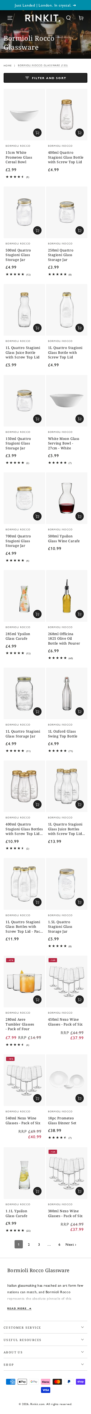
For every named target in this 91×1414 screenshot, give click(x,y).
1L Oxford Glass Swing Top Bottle (63, 733)
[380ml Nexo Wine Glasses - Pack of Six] (67, 1173)
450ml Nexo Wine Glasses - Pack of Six (65, 1021)
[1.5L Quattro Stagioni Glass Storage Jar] (67, 884)
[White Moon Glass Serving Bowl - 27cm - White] (67, 401)
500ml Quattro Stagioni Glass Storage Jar (18, 255)
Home (8, 65)
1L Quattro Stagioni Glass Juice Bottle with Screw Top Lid (23, 352)
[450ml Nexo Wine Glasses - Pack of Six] (67, 981)
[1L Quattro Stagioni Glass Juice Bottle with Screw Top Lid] (24, 310)
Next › (71, 1244)
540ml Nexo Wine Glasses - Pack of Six (23, 1120)
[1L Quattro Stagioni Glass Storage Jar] (24, 693)
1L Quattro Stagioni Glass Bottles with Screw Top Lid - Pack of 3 (24, 927)
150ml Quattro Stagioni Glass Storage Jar (18, 443)
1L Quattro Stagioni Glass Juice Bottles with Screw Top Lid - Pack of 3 (66, 829)
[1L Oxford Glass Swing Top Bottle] (67, 693)
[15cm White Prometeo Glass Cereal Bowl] (24, 114)
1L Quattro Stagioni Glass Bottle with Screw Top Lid (65, 352)
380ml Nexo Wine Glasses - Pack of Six (65, 1213)
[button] (68, 18)
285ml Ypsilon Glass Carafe (18, 636)
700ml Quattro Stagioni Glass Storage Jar (18, 541)
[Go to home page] (42, 18)
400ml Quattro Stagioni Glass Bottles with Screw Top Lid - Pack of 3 (24, 829)
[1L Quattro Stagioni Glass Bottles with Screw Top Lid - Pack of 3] (24, 884)
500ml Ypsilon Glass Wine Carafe (64, 538)
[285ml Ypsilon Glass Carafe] (24, 596)
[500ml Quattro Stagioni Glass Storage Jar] (24, 212)
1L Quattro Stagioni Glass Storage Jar (23, 733)
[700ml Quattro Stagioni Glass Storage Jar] (24, 498)
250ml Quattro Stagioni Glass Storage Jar (61, 255)
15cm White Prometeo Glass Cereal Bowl (19, 157)
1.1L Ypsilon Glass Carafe (16, 1213)
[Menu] (10, 18)
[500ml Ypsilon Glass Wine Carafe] (67, 498)
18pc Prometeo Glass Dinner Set (62, 1120)
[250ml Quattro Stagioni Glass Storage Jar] (67, 212)
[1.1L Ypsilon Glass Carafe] (24, 1173)
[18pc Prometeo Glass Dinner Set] (67, 1080)
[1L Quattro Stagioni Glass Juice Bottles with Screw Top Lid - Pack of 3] (67, 786)
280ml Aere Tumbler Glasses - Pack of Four (20, 1024)
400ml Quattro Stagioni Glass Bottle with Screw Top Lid (66, 157)
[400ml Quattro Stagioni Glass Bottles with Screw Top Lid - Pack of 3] (24, 786)
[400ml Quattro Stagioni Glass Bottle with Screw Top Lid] (67, 114)
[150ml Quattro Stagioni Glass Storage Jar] (24, 401)
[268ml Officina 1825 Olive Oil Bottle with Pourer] (67, 596)
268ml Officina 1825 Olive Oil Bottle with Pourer (64, 638)
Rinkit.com (37, 1404)
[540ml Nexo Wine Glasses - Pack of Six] (24, 1080)
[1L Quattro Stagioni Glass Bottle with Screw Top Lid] (67, 310)
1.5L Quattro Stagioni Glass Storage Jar (60, 927)
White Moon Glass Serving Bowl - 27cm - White (64, 443)
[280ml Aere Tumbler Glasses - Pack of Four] (24, 981)
